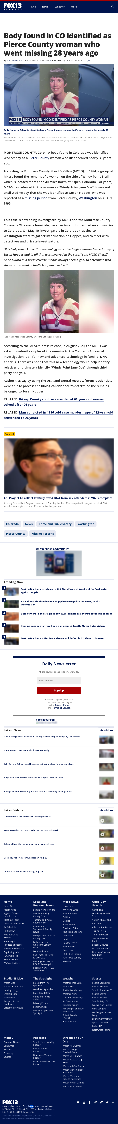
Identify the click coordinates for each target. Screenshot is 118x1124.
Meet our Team (11, 919)
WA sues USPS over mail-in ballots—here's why (26, 750)
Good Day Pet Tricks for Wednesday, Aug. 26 (25, 857)
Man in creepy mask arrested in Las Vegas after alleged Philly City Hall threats (42, 736)
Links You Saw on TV (14, 923)
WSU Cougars (99, 1008)
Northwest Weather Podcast (43, 1056)
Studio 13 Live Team (14, 986)
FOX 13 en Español (72, 953)
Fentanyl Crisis (40, 1006)
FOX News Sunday (72, 957)
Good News (69, 950)
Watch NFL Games (72, 1045)
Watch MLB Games (72, 1055)
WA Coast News (41, 951)
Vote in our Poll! (45, 719)
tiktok (95, 1102)
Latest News (12, 730)
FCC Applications (12, 963)
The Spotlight (42, 978)
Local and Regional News (43, 903)
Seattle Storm (99, 993)
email (113, 1102)
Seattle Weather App (73, 990)
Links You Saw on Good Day (101, 953)
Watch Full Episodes (43, 989)
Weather (69, 978)
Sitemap (67, 961)
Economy (8, 1053)
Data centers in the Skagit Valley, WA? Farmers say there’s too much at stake (66, 613)
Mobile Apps (10, 909)
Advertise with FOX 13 (15, 948)
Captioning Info (11, 952)
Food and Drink (70, 928)
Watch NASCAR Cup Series (73, 1061)
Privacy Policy (62, 705)
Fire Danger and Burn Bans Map (73, 1010)
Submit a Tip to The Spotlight (43, 1012)
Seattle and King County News (41, 915)
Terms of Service (61, 707)
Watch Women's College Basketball (72, 1077)
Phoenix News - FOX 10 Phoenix (43, 969)
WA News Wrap (70, 909)
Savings (7, 1056)
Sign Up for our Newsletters (11, 915)
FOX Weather (69, 1021)
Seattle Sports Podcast (40, 1050)
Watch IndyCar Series (73, 1066)
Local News (68, 906)
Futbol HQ (97, 1026)
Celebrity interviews (13, 1007)
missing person (36, 198)
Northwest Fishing (101, 1029)
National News (70, 913)
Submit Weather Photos (100, 940)
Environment (69, 946)
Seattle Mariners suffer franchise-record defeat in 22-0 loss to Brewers (62, 638)
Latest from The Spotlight (41, 984)
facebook (89, 1102)
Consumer (68, 935)
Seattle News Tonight (44, 909)
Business (8, 1049)
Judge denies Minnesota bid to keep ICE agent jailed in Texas (33, 777)
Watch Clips (9, 982)
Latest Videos (13, 810)
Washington (88, 198)
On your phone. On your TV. (52, 548)
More (74, 6)
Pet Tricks (97, 923)
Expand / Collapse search (112, 6)
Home (8, 901)
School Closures (100, 944)
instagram (83, 1102)
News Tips (9, 906)
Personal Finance (12, 1042)
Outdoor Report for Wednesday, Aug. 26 (23, 871)
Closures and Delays (73, 997)
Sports (96, 978)
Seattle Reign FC (100, 1001)
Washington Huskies (102, 1004)
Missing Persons (42, 533)
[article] (59, 466)
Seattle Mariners (100, 986)
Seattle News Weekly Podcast (43, 1043)
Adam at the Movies (102, 927)
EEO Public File (11, 959)
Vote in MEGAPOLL (101, 919)
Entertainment (70, 924)
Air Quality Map (70, 1001)
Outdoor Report (100, 948)
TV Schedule (10, 927)
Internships (9, 941)
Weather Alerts (70, 993)
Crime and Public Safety (55, 524)
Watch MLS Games (72, 1086)
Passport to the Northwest (11, 1002)
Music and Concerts (72, 931)
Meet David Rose (41, 992)
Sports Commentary (102, 1018)
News (29, 524)
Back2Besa (97, 958)
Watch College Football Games (71, 1051)
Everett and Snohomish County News (42, 929)
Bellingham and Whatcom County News (42, 945)
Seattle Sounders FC (102, 990)
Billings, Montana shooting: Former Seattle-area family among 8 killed (38, 791)
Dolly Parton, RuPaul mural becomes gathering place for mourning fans (38, 764)
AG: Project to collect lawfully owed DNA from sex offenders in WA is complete (58, 498)
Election (67, 920)
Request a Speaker (13, 944)
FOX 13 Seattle (31, 60)
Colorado (44, 60)
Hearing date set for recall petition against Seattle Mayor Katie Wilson (63, 625)
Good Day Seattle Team (101, 915)
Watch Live (97, 909)
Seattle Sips (9, 997)
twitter (107, 1102)
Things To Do (99, 930)
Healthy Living (70, 942)
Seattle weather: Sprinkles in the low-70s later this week (31, 830)
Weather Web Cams (73, 982)
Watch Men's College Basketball (73, 1071)
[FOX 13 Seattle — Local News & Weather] (14, 6)
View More (106, 730)
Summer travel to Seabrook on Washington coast (27, 816)
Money (8, 1038)
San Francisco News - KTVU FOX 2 (44, 956)
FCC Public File (11, 955)
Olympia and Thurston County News (44, 937)
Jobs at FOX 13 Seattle (11, 936)
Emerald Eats (10, 993)
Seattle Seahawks (101, 982)
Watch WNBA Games (73, 1082)
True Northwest (100, 934)
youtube (78, 1102)
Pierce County (39, 158)
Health (66, 939)
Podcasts (39, 1038)
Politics (66, 917)
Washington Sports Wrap (101, 1014)
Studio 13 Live (13, 978)
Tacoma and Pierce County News (43, 921)
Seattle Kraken (99, 997)
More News (71, 901)
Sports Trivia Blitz (101, 1022)
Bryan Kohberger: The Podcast (44, 1063)
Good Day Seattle (99, 903)
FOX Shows (9, 930)
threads (101, 1102)
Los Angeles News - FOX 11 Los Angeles (43, 963)
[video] (106, 820)
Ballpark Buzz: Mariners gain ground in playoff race (29, 844)
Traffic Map (68, 986)
